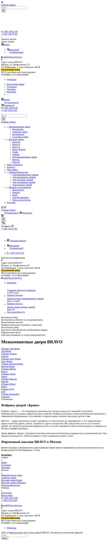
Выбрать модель (15, 295)
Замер (4, 462)
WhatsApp (11, 79)
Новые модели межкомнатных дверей (25, 298)
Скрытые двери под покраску (21, 290)
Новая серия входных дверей (21, 307)
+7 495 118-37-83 (10, 31)
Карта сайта (7, 495)
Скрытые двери (8, 477)
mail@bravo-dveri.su (12, 57)
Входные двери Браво (11, 480)
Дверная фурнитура (10, 485)
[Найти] (3, 11)
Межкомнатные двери (11, 475)
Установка (6, 465)
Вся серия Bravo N (16, 312)
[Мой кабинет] (2, 216)
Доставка (5, 467)
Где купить (6, 493)
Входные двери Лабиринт (13, 483)
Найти (4, 538)
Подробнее (6, 455)
